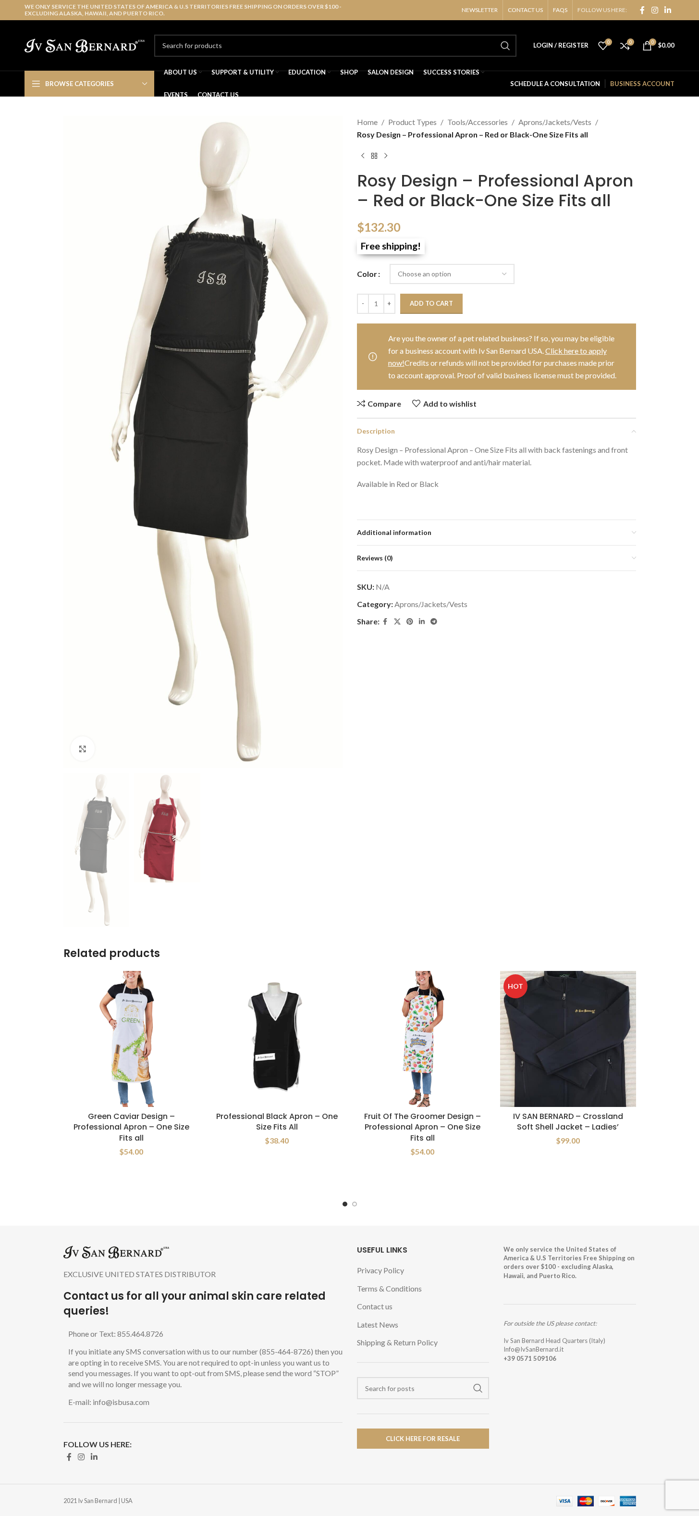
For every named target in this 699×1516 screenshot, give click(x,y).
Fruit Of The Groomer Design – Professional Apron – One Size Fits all (422, 1127)
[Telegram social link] (434, 621)
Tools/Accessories (477, 121)
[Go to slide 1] (345, 1204)
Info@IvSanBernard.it (533, 1349)
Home (367, 121)
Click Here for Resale (423, 1438)
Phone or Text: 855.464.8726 (115, 1333)
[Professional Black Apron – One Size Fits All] (277, 1039)
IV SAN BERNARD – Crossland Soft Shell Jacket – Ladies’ (568, 1121)
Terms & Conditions (389, 1288)
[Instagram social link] (654, 10)
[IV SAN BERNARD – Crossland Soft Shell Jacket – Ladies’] (568, 1039)
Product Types (412, 121)
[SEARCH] (505, 46)
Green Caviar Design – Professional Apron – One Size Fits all (131, 1127)
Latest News (377, 1324)
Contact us (374, 1306)
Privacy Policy (380, 1270)
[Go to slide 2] (354, 1204)
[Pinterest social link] (410, 621)
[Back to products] (374, 156)
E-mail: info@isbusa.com (108, 1401)
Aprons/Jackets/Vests (554, 121)
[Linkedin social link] (667, 10)
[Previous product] (362, 156)
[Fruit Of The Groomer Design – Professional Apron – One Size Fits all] (423, 1039)
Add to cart (431, 303)
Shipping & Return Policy (397, 1342)
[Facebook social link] (642, 10)
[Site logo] (85, 44)
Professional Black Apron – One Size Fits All (277, 1121)
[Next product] (386, 156)
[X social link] (397, 621)
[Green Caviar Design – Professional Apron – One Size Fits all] (131, 1039)
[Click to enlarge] (83, 748)
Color (367, 273)
